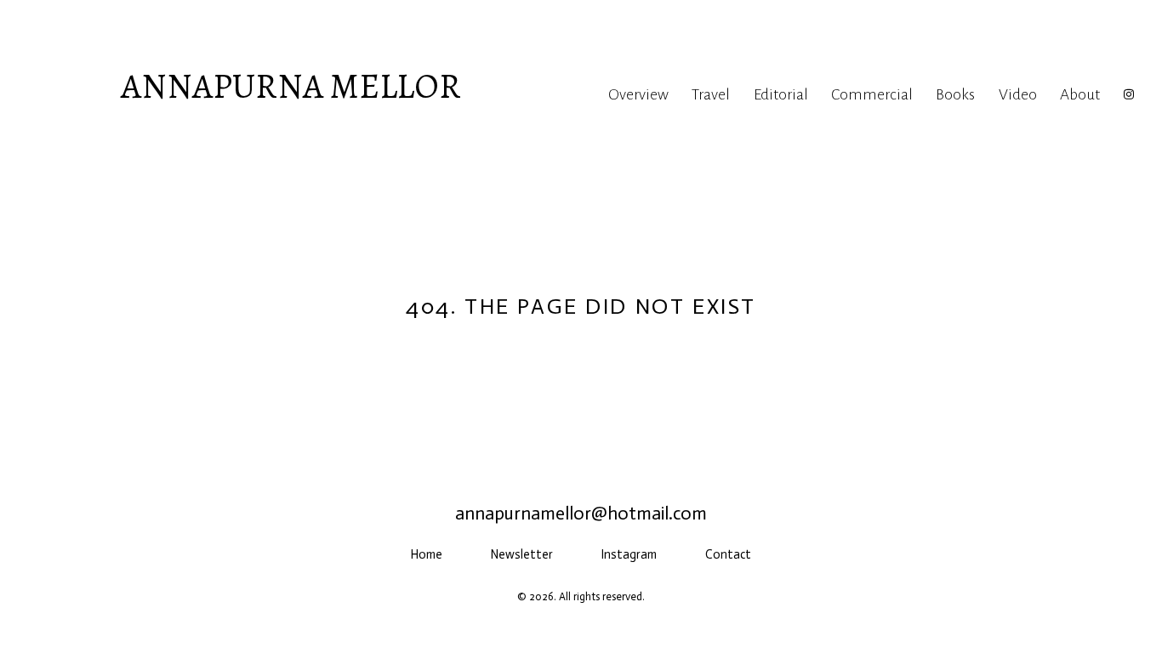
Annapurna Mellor (291, 86)
